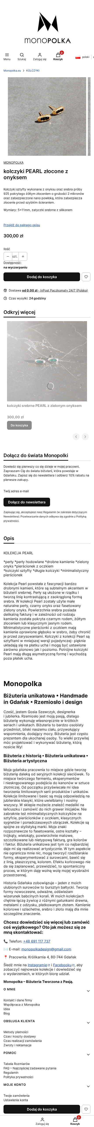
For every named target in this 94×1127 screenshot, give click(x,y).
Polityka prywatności (18, 1077)
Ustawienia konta (15, 1100)
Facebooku (62, 965)
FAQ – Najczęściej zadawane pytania (29, 1068)
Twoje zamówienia (16, 1095)
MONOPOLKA (13, 162)
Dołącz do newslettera (26, 502)
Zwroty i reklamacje (17, 1045)
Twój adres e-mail (16, 491)
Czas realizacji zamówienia (22, 1041)
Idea (6, 1009)
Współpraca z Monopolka (21, 1004)
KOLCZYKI (32, 70)
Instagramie (37, 965)
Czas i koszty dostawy (19, 1036)
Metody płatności (15, 1032)
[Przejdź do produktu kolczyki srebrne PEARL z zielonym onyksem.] (47, 361)
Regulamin (10, 1072)
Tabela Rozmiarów (16, 1064)
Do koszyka (19, 425)
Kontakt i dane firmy (17, 1000)
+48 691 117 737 (36, 941)
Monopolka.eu (12, 70)
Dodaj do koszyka (42, 277)
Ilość (6, 249)
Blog (6, 1013)
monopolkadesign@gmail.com (46, 949)
